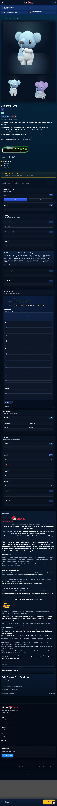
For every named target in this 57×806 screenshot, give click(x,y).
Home (2, 18)
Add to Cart (49, 801)
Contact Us (3, 736)
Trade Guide (4, 729)
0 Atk (15, 301)
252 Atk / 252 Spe (19, 305)
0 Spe (20, 301)
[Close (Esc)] (13, 772)
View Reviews (52, 693)
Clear (25, 301)
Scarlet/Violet (8, 18)
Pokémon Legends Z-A (6, 723)
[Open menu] (2, 2)
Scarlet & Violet (4, 719)
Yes (40, 199)
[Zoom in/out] (1, 772)
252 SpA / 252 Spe (30, 305)
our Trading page (13, 638)
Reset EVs (8, 402)
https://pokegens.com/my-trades (33, 583)
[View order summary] (2, 801)
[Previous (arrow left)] (1, 778)
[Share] (9, 772)
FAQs (2, 733)
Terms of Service (5, 743)
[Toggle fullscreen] (5, 772)
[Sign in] (53, 2)
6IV (10, 301)
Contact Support (8, 755)
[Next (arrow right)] (5, 778)
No (15, 199)
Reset (50, 183)
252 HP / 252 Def (40, 305)
